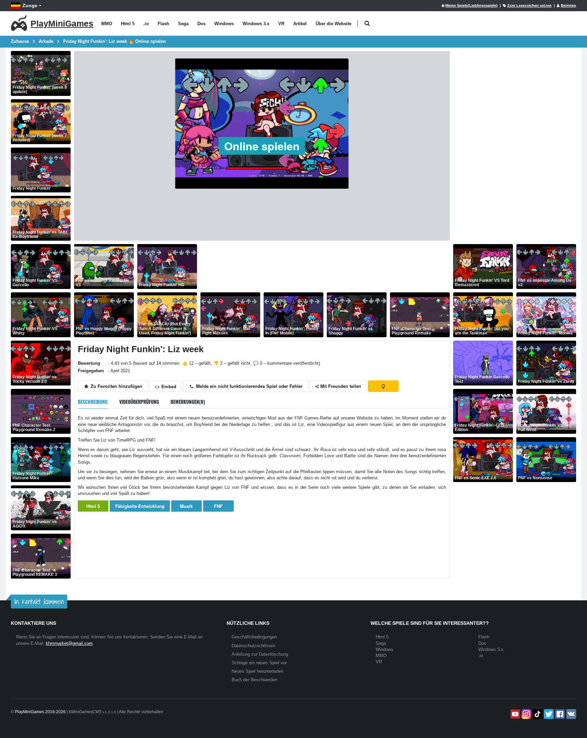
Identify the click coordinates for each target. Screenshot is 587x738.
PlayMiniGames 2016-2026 (40, 711)
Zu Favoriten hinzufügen (115, 386)
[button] (367, 23)
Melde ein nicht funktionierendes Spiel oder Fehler (249, 386)
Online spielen (262, 146)
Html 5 (128, 23)
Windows (224, 23)
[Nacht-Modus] (383, 386)
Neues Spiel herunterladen (257, 671)
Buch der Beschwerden (254, 679)
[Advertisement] (324, 266)
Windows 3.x (256, 23)
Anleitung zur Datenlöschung (260, 654)
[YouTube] (514, 714)
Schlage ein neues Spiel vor (259, 662)
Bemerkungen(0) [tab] (188, 401)
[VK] (570, 714)
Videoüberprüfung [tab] (139, 401)
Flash (163, 23)
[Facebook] (559, 714)
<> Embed (165, 386)
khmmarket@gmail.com (69, 643)
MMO (106, 23)
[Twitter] (548, 714)
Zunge (29, 5)
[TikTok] (536, 714)
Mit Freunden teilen (340, 386)
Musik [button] (186, 506)
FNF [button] (218, 506)
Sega (183, 23)
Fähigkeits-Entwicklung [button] (139, 506)
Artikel (300, 23)
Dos (201, 23)
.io (146, 23)
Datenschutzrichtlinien (253, 645)
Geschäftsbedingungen (254, 636)
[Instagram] (525, 714)
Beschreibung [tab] (93, 401)
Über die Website (333, 23)
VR (281, 23)
